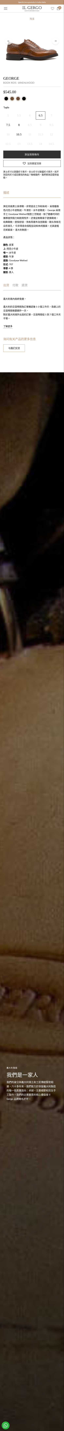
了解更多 (7, 326)
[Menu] (5, 8)
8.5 (30, 125)
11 (29, 134)
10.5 (18, 134)
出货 (6, 285)
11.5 (40, 134)
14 (40, 144)
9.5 (51, 125)
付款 (15, 285)
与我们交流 (14, 348)
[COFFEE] (12, 98)
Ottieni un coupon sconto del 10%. (32, 2)
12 (51, 134)
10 (8, 134)
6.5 (41, 115)
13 (18, 144)
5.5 (19, 115)
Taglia (6, 107)
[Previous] (8, 41)
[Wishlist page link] (52, 8)
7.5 (8, 125)
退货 (25, 285)
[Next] (55, 41)
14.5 (51, 144)
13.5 (29, 144)
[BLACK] (6, 98)
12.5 (8, 144)
